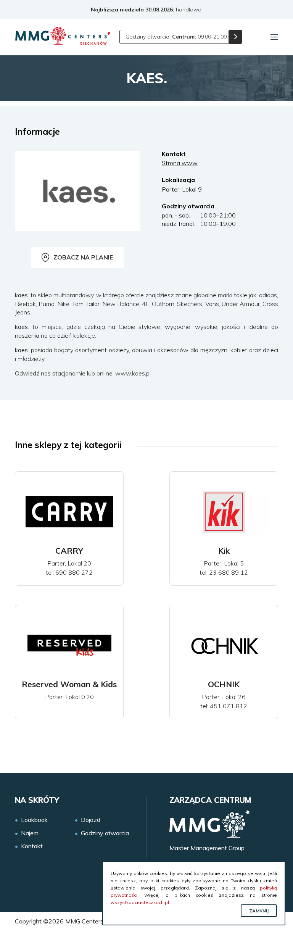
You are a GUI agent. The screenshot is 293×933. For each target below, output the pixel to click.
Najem (30, 833)
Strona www (180, 163)
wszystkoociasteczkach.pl (140, 902)
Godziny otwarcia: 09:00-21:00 (176, 36)
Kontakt (32, 846)
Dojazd (90, 819)
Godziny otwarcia (105, 833)
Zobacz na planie (83, 257)
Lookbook (34, 819)
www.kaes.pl (133, 373)
